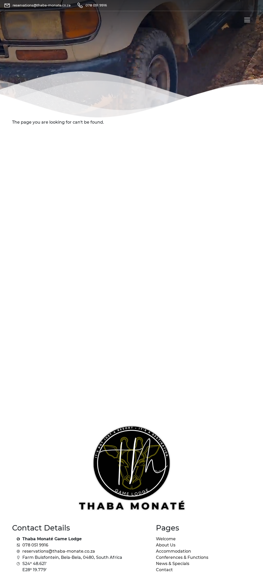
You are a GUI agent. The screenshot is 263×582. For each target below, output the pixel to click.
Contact (164, 569)
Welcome (166, 538)
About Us (165, 545)
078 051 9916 (35, 545)
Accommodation (173, 551)
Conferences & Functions (182, 557)
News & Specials (172, 563)
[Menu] (246, 21)
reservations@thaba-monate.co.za (58, 551)
